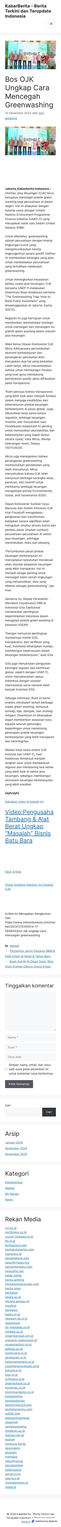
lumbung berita (15, 1444)
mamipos (11, 1456)
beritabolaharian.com (19, 1249)
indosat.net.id (14, 1435)
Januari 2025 (14, 1142)
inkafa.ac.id (13, 1297)
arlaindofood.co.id (17, 1383)
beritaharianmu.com (18, 1409)
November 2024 (16, 1154)
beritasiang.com (16, 1245)
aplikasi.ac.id (14, 1349)
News (9, 1199)
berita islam (13, 1288)
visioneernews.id (16, 1482)
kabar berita (13, 1275)
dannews (11, 1310)
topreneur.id (13, 1254)
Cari (8, 1105)
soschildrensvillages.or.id (22, 1366)
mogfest (10, 1305)
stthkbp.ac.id (14, 1331)
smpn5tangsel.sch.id (19, 1336)
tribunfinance (14, 1461)
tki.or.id (10, 1241)
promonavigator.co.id (19, 1392)
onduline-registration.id (21, 1340)
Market (14, 946)
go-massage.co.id (17, 1327)
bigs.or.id (11, 1375)
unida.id (10, 1487)
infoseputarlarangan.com (22, 1284)
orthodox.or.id (14, 1379)
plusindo (11, 1452)
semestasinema (16, 1426)
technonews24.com (18, 1405)
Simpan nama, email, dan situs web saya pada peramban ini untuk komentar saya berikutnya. (31, 1069)
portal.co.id (13, 1474)
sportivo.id (12, 1478)
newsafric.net (14, 1271)
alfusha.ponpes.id (17, 1301)
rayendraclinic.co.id (18, 1344)
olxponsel (11, 1422)
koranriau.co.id (15, 1387)
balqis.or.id (12, 1314)
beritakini (11, 1292)
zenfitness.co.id (16, 1232)
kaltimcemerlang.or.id (19, 1361)
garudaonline (14, 1465)
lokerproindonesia (17, 1418)
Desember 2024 (16, 1148)
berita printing (14, 1280)
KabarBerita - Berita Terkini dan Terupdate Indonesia (28, 11)
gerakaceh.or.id (15, 1357)
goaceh (10, 1439)
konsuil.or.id (13, 1370)
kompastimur (14, 1396)
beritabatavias (15, 1400)
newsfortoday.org (17, 1262)
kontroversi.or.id (16, 1353)
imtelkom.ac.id (15, 1431)
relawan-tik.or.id (16, 1318)
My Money (12, 1194)
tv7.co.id (10, 1228)
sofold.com (12, 1413)
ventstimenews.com (18, 1267)
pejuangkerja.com (17, 1258)
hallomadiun (13, 1469)
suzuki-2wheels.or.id (19, 1236)
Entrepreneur (14, 1182)
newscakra (12, 1448)
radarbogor (12, 1323)
